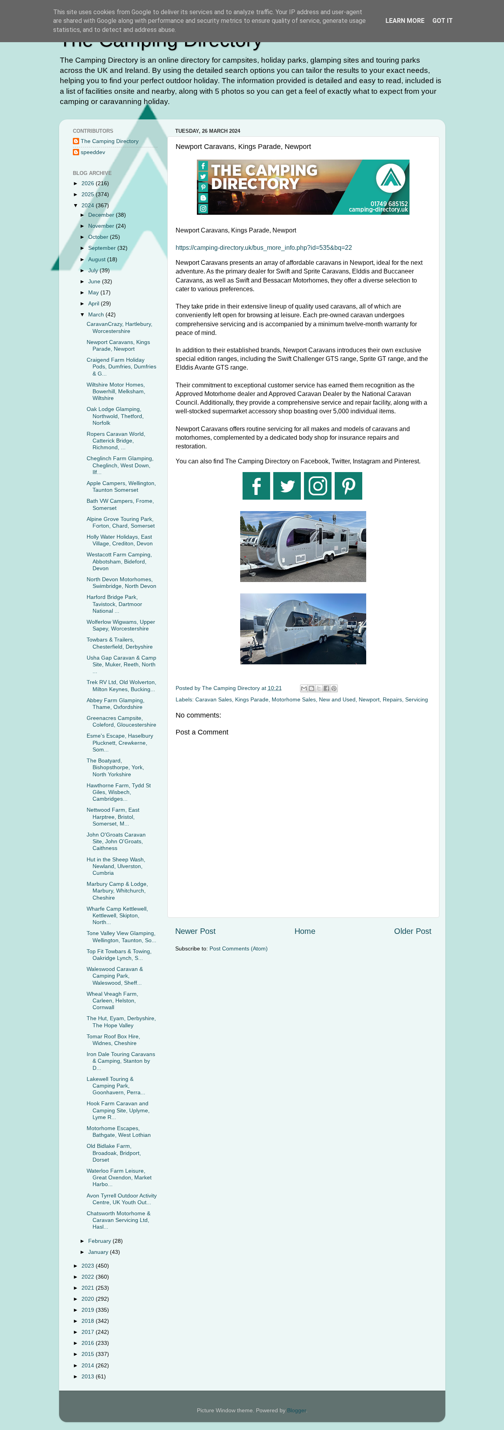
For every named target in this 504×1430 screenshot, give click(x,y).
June (95, 281)
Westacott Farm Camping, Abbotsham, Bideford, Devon (119, 561)
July (94, 270)
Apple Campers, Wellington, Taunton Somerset (121, 486)
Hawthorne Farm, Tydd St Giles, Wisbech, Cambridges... (119, 792)
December (102, 215)
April (94, 303)
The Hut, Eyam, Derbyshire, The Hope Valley (121, 1021)
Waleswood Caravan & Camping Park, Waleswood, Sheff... (115, 976)
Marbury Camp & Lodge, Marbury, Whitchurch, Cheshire (117, 891)
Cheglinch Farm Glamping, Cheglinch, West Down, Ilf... (120, 465)
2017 (89, 1332)
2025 (89, 194)
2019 (89, 1310)
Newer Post (195, 931)
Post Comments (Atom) (238, 948)
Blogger (296, 1410)
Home (305, 931)
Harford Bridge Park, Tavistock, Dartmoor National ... (114, 604)
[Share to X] (319, 688)
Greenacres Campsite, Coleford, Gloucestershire (121, 721)
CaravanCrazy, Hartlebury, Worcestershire (119, 327)
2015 (89, 1354)
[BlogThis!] (311, 688)
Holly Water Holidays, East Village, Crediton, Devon (120, 540)
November (102, 226)
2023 (89, 1266)
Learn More (404, 20)
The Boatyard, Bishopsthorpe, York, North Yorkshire (115, 767)
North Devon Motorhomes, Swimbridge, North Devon (121, 582)
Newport (369, 699)
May (94, 292)
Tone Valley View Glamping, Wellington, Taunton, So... (121, 936)
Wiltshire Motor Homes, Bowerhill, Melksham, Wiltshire (116, 391)
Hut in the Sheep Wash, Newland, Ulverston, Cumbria (116, 866)
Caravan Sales (213, 699)
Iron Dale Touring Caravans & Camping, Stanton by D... (121, 1061)
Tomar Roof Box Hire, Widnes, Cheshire (113, 1039)
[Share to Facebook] (326, 688)
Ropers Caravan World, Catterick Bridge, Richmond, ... (116, 441)
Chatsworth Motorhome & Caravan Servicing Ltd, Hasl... (118, 1220)
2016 (89, 1343)
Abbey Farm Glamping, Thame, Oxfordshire (116, 703)
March (97, 314)
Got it (442, 20)
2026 (89, 183)
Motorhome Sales (294, 699)
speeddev (93, 152)
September (102, 248)
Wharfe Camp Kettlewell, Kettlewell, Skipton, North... (117, 916)
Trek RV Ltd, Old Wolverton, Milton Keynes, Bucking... (121, 685)
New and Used (337, 699)
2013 (89, 1376)
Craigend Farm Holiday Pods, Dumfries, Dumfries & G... (121, 367)
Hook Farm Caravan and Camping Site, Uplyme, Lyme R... (118, 1110)
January (99, 1252)
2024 (89, 205)
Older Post (413, 931)
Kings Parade (252, 699)
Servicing (416, 699)
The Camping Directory (110, 141)
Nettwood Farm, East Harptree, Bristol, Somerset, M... (113, 817)
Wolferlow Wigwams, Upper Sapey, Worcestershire (121, 625)
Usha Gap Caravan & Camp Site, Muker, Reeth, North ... (121, 665)
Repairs (392, 699)
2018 (89, 1321)
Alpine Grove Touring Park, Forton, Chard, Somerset (121, 522)
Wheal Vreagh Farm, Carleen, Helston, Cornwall (112, 1001)
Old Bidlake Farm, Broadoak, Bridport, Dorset (114, 1153)
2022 (89, 1277)
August (97, 259)
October (99, 237)
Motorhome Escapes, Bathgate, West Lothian (119, 1131)
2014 (89, 1365)
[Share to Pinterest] (334, 688)
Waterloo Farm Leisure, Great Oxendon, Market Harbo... (119, 1178)
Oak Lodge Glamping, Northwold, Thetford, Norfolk (115, 416)
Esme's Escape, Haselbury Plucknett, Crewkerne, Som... (120, 743)
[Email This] (304, 688)
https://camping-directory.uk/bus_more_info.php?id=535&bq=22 (264, 247)
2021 (89, 1288)
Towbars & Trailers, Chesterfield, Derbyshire (120, 642)
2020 (89, 1299)
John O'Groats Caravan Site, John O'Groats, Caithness (116, 841)
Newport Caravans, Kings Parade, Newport (118, 345)
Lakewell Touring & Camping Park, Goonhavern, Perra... (116, 1086)
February (100, 1241)
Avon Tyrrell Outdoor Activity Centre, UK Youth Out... (122, 1198)
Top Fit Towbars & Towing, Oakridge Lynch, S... (119, 954)
